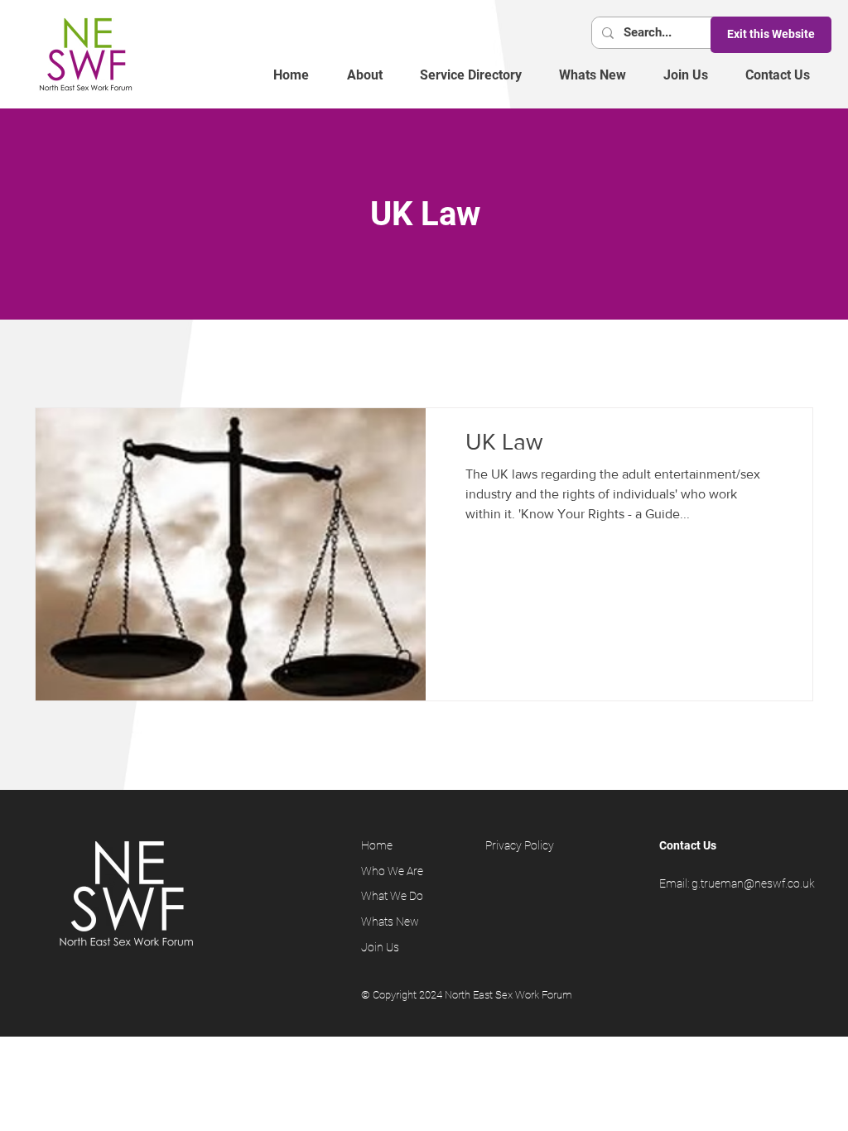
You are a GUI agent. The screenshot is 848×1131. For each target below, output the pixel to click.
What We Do (393, 895)
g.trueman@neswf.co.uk (753, 883)
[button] (364, 75)
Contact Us (687, 845)
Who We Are (392, 871)
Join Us (382, 947)
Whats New (390, 921)
